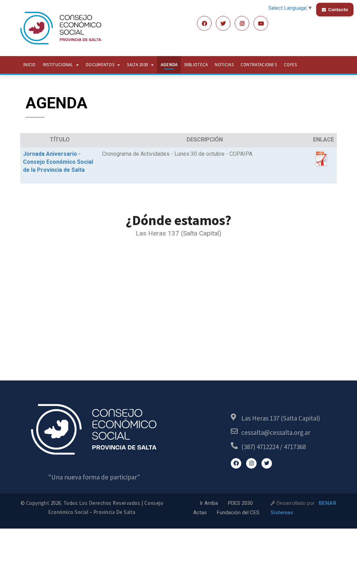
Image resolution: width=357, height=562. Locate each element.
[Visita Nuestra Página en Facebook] (204, 23)
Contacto (338, 9)
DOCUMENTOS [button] (100, 65)
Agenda (169, 65)
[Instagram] (242, 23)
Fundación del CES (238, 512)
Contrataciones (259, 65)
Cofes (290, 65)
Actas (200, 512)
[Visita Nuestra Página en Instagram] (251, 463)
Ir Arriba (209, 503)
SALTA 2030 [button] (138, 65)
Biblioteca (196, 65)
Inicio (29, 65)
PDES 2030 (240, 503)
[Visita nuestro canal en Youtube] (260, 23)
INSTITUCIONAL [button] (58, 65)
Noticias (224, 65)
